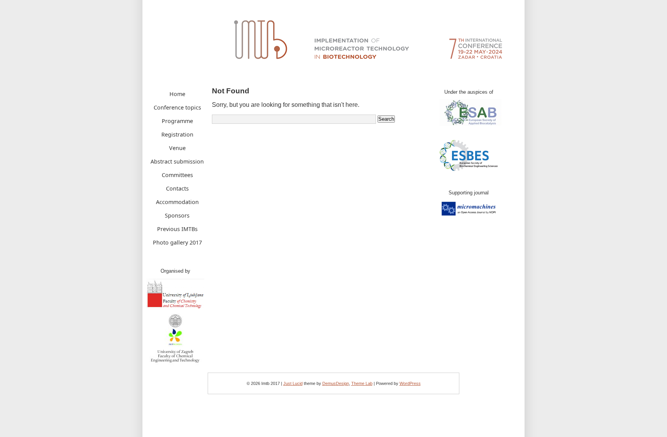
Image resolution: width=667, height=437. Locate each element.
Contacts (177, 188)
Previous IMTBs (177, 229)
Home (177, 94)
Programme (177, 121)
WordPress (410, 383)
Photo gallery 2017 (177, 242)
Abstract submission (177, 161)
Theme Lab (361, 383)
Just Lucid (293, 383)
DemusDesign (335, 383)
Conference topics (177, 107)
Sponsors (177, 215)
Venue (177, 148)
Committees (177, 175)
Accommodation (177, 202)
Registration (177, 134)
